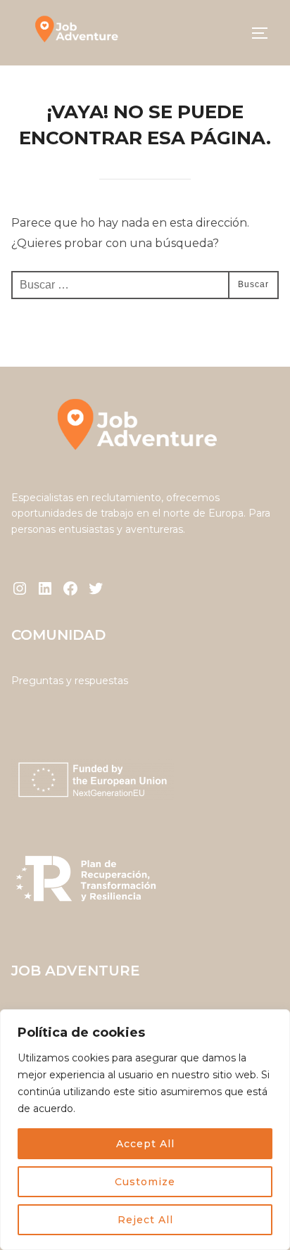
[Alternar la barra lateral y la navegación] (265, 33)
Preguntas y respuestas (69, 680)
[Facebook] (70, 588)
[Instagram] (19, 588)
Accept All (145, 1143)
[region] (145, 1129)
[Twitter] (95, 588)
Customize (145, 1181)
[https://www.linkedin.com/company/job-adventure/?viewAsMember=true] (45, 588)
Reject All (145, 1219)
